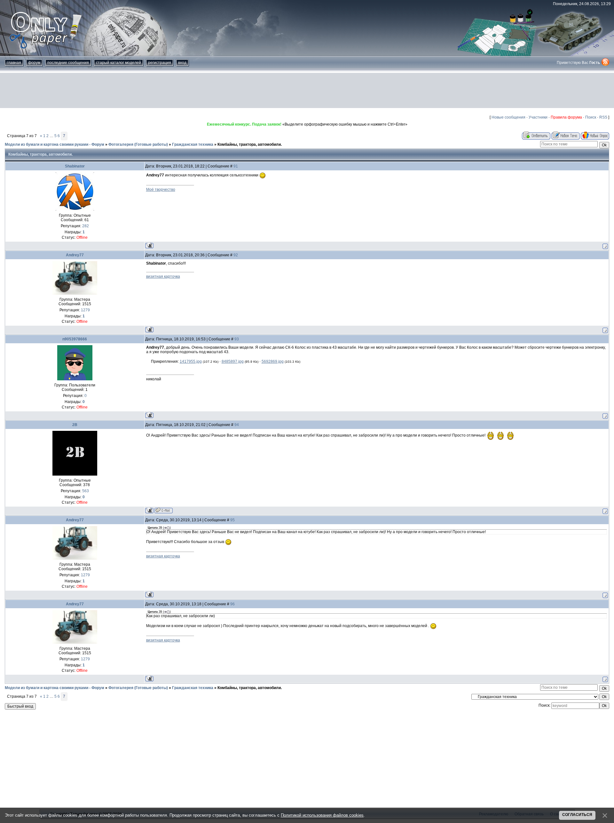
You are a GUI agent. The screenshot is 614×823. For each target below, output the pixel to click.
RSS (603, 117)
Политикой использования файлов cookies (322, 815)
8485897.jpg (233, 361)
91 (235, 166)
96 (232, 604)
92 (235, 255)
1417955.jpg (191, 361)
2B (74, 425)
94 (236, 425)
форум (34, 62)
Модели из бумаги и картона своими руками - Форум (54, 144)
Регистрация (159, 62)
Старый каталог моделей (118, 62)
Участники (538, 117)
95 (232, 520)
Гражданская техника (192, 144)
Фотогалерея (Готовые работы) (138, 144)
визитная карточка (163, 276)
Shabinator (75, 166)
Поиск (590, 117)
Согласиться (577, 814)
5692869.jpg (273, 361)
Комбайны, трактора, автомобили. (249, 144)
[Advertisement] (307, 90)
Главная (14, 62)
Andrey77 (75, 255)
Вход (182, 62)
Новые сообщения (508, 117)
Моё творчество (160, 189)
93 (236, 339)
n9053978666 (74, 339)
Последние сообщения (68, 62)
